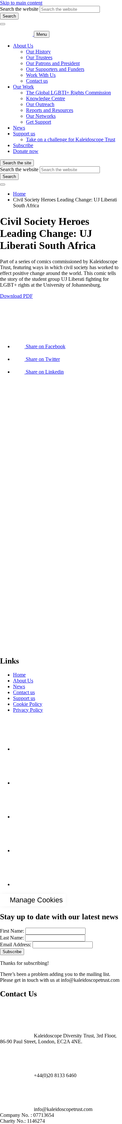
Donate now (25, 151)
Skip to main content (21, 3)
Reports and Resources (49, 110)
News (19, 127)
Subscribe (23, 145)
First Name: (12, 931)
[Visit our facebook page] (29, 749)
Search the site (17, 162)
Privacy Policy (28, 710)
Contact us (37, 81)
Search (9, 16)
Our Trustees (39, 57)
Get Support (38, 122)
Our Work (23, 86)
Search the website (19, 9)
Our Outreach (40, 104)
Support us (24, 133)
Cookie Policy (27, 704)
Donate (7, 647)
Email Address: (15, 944)
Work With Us (41, 75)
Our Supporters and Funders (55, 69)
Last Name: (12, 937)
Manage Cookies (36, 900)
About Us (23, 45)
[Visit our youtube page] (29, 816)
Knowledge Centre (45, 98)
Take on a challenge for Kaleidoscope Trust (70, 139)
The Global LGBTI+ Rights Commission (68, 92)
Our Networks (41, 116)
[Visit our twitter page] (29, 850)
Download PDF (16, 296)
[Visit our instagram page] (29, 783)
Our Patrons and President (53, 63)
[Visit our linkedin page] (29, 884)
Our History (38, 51)
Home (19, 194)
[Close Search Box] (2, 24)
